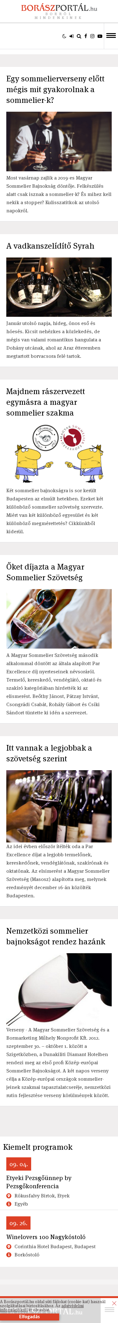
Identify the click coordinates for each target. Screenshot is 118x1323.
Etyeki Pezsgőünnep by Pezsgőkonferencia (38, 1182)
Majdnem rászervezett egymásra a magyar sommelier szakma (45, 402)
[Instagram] (92, 36)
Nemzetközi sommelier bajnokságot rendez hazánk (55, 936)
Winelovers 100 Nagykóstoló (46, 1237)
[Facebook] (86, 36)
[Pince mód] (64, 36)
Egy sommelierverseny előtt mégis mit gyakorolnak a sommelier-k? (55, 89)
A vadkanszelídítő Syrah (50, 245)
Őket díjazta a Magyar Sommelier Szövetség (45, 572)
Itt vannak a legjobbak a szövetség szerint (49, 753)
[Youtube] (100, 36)
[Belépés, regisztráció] (71, 36)
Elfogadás (29, 1317)
